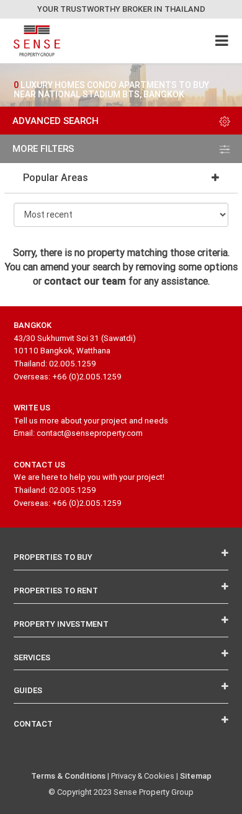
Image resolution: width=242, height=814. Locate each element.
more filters (43, 148)
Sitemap (196, 776)
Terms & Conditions (68, 776)
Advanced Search (55, 120)
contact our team (85, 281)
